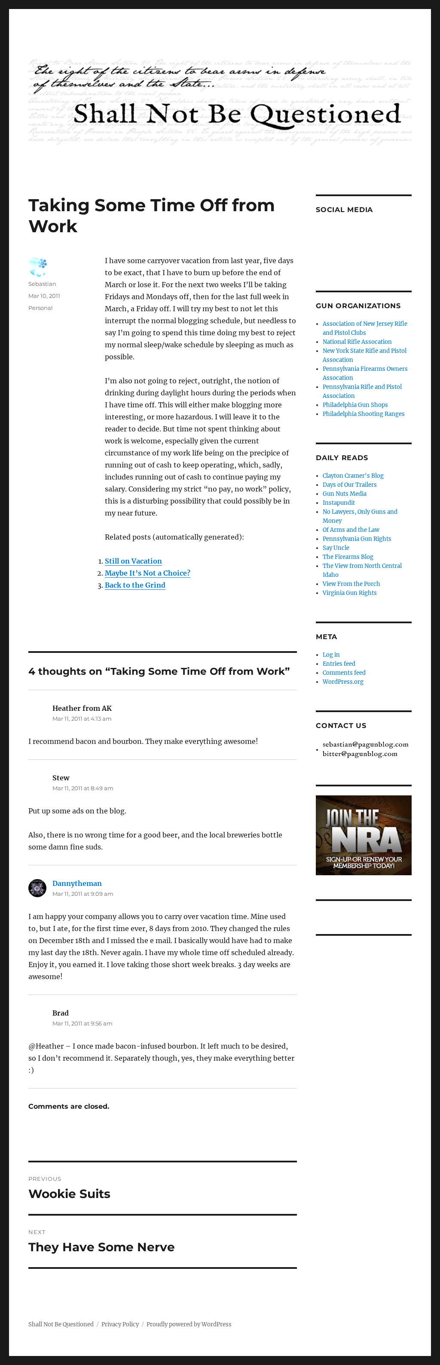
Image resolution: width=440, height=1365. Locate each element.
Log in (331, 654)
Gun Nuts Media (345, 493)
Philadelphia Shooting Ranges (364, 414)
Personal (40, 307)
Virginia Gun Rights (350, 593)
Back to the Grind (135, 585)
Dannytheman (77, 883)
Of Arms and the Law (351, 530)
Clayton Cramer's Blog (353, 475)
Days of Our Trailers (350, 484)
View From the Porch (351, 584)
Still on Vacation (133, 561)
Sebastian (42, 283)
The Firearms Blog (348, 557)
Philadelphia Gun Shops (355, 405)
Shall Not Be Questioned (61, 1324)
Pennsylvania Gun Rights (357, 539)
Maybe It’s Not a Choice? (147, 573)
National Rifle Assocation (357, 342)
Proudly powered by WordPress (189, 1324)
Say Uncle (336, 548)
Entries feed (339, 663)
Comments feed (344, 672)
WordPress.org (343, 682)
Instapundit (339, 503)
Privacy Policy (120, 1324)
